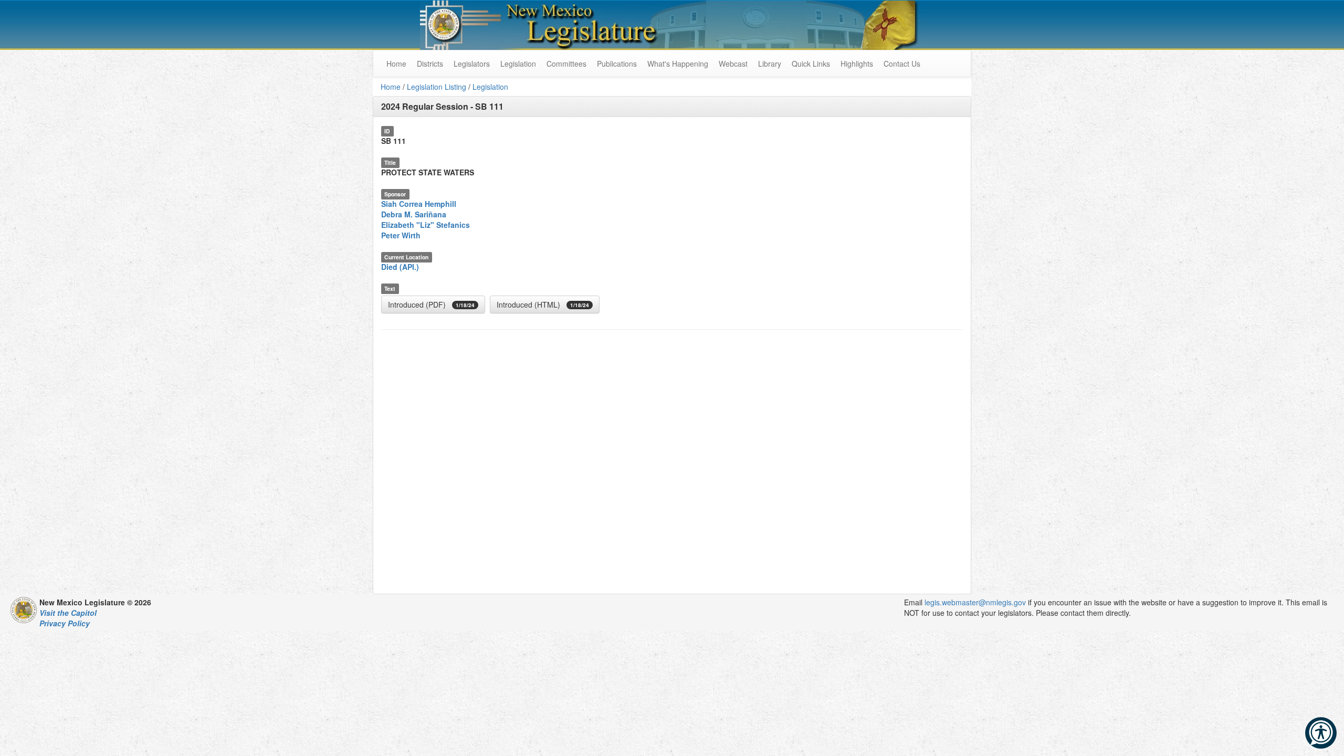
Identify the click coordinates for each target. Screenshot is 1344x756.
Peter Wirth (401, 235)
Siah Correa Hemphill (418, 203)
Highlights (857, 63)
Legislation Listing (436, 86)
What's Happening (677, 63)
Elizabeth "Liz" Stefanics (425, 224)
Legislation (518, 63)
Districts (430, 63)
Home (391, 86)
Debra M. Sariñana (413, 214)
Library (769, 63)
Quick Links (811, 63)
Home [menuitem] (396, 63)
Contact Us (902, 63)
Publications (617, 63)
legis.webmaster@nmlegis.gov (975, 602)
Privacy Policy (64, 623)
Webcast (733, 63)
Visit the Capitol (68, 612)
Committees (566, 63)
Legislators (472, 63)
